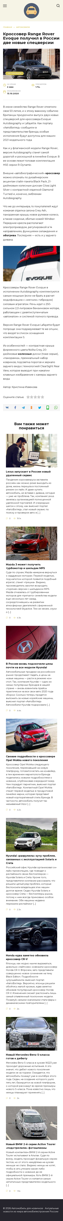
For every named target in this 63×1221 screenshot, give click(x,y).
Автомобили (14, 73)
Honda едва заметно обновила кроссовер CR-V (27, 957)
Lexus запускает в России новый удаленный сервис (28, 473)
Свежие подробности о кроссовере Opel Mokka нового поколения (30, 758)
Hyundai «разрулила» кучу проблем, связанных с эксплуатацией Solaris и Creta (31, 859)
